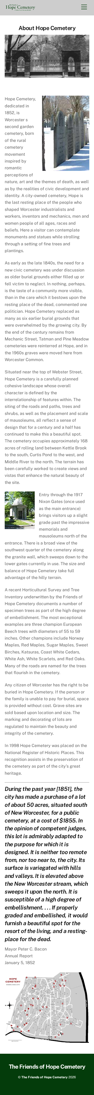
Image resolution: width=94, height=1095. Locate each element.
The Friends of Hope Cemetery (44, 1077)
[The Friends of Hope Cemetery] (20, 9)
